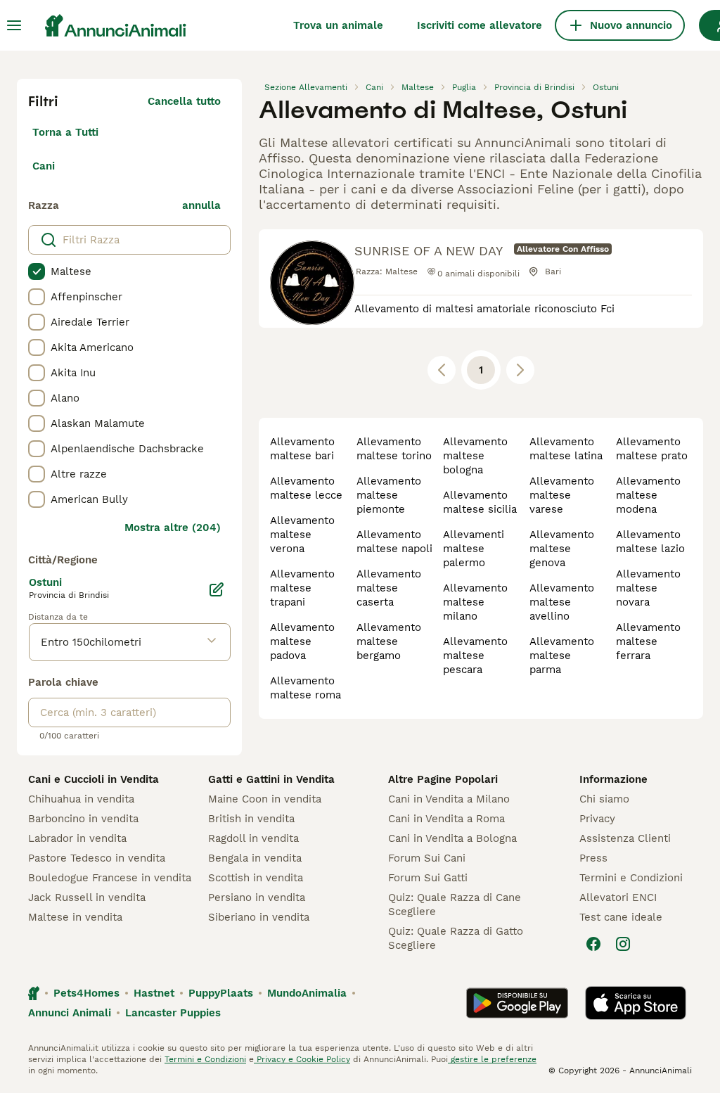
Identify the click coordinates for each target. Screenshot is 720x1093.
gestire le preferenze (492, 1059)
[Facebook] (593, 944)
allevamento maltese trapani (302, 588)
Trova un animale (338, 25)
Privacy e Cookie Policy (302, 1059)
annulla (201, 205)
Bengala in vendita (255, 858)
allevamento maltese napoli (394, 541)
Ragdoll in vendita (253, 838)
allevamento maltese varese (561, 495)
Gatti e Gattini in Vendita (271, 779)
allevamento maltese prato (652, 448)
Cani (43, 166)
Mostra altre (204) (172, 527)
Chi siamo (604, 799)
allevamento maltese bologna (475, 455)
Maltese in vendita (75, 917)
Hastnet (154, 993)
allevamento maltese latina (566, 448)
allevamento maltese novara (648, 588)
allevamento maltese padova (302, 641)
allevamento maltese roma (305, 688)
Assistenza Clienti (625, 838)
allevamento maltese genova (561, 548)
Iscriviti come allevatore (479, 25)
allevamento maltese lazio (650, 541)
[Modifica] (216, 589)
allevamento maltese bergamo (388, 641)
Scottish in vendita (255, 877)
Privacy (597, 818)
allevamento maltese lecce (306, 488)
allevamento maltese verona (302, 534)
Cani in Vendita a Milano (449, 799)
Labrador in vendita (77, 838)
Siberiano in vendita (258, 917)
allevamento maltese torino (394, 448)
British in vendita (251, 818)
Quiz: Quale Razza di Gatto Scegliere (455, 938)
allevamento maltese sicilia (480, 502)
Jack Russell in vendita (87, 897)
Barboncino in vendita (83, 818)
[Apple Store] (635, 1003)
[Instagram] (623, 944)
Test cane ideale (620, 917)
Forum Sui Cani (426, 858)
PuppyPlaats (220, 993)
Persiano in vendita (256, 897)
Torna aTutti (65, 132)
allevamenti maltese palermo (473, 548)
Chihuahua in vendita (81, 799)
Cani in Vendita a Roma (446, 818)
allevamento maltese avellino (561, 602)
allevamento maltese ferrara (648, 641)
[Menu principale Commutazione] (14, 25)
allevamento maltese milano (475, 602)
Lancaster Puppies (173, 1012)
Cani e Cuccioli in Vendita (93, 779)
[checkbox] (36, 271)
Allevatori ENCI (618, 897)
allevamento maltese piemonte (388, 495)
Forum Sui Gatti (428, 877)
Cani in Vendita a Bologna (452, 838)
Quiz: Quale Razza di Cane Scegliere (454, 904)
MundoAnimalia (307, 993)
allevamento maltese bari (302, 448)
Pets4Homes (86, 993)
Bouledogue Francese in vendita (109, 877)
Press (593, 858)
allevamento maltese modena (648, 495)
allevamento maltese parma (561, 655)
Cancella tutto (184, 101)
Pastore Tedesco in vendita (96, 858)
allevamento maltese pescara (475, 655)
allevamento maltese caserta (388, 588)
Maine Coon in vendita (264, 799)
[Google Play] (517, 1003)
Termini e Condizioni (631, 877)
